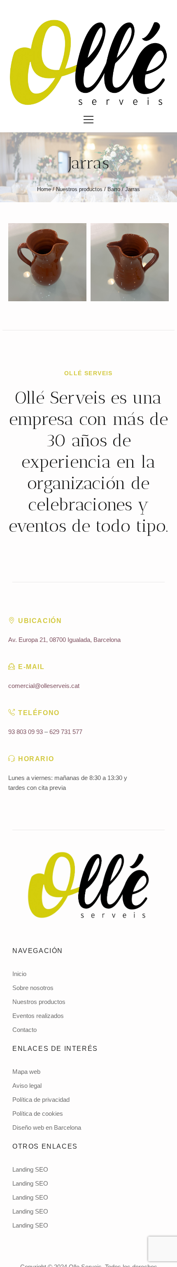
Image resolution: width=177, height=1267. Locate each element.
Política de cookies (37, 1113)
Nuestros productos (79, 189)
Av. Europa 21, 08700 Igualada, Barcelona (64, 639)
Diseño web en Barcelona (46, 1127)
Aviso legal (27, 1085)
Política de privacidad (41, 1099)
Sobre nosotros (33, 987)
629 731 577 (65, 731)
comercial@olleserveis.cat (43, 685)
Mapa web (26, 1071)
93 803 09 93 (25, 731)
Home (44, 189)
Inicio (19, 973)
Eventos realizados (38, 1015)
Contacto (24, 1029)
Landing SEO (30, 1169)
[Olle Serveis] (88, 62)
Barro (113, 189)
